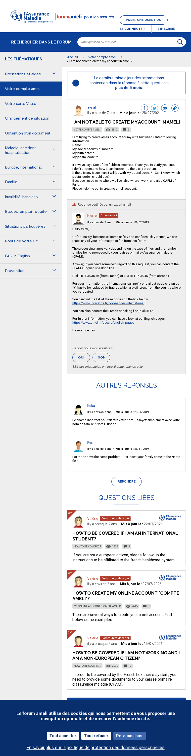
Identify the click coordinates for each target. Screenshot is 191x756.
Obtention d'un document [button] (27, 133)
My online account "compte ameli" (97, 606)
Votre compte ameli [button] (23, 89)
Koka (91, 406)
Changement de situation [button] (27, 118)
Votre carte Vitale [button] (20, 103)
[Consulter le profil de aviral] (78, 115)
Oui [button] (84, 357)
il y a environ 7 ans (99, 412)
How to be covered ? (87, 546)
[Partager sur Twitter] (154, 108)
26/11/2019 (132, 448)
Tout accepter (62, 735)
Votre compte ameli (87, 129)
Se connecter (132, 29)
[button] (95, 26)
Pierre (92, 216)
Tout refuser (96, 735)
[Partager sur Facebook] (144, 108)
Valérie (92, 519)
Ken (90, 443)
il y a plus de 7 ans (99, 222)
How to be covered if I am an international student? (125, 536)
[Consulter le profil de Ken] (78, 450)
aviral (91, 107)
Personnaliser (129, 735)
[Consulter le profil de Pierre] (78, 223)
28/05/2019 (132, 412)
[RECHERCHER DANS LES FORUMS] (180, 42)
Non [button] (104, 359)
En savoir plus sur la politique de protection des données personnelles (96, 747)
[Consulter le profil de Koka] (78, 413)
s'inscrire (166, 29)
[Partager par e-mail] (164, 108)
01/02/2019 (132, 222)
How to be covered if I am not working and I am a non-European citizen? (126, 655)
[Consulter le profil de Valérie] (78, 526)
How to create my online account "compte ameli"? (125, 595)
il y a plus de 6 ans (99, 448)
